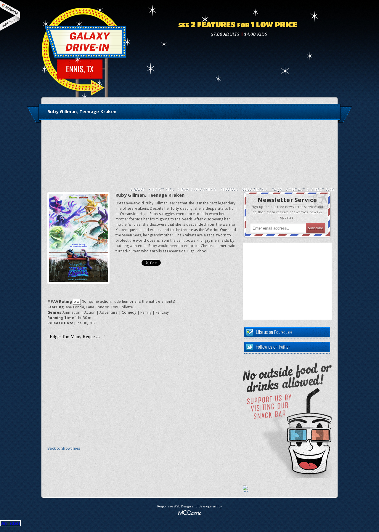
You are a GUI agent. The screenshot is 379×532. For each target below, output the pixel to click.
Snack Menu (255, 189)
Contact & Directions (310, 189)
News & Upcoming (197, 189)
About (137, 189)
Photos (229, 189)
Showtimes (161, 189)
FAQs (277, 189)
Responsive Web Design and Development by (189, 506)
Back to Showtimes (63, 448)
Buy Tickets (10, 523)
